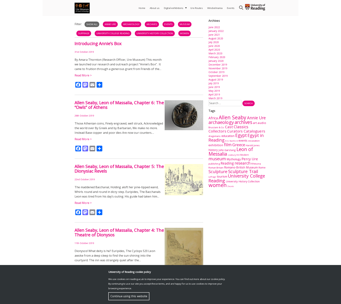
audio (262, 123)
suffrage (83, 33)
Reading (227, 163)
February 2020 (217, 57)
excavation (254, 140)
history (213, 150)
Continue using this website (128, 296)
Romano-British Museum (241, 167)
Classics (241, 126)
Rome (261, 167)
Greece (238, 144)
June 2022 (214, 27)
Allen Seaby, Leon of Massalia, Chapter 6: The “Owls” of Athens (119, 105)
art (255, 123)
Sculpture (218, 171)
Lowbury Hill (234, 155)
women (184, 33)
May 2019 (214, 90)
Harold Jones (253, 145)
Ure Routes (196, 8)
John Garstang (227, 150)
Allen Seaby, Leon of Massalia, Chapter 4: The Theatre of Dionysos (119, 232)
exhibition (216, 145)
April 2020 (214, 49)
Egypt (241, 135)
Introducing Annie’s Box (98, 43)
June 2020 (214, 46)
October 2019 (216, 72)
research (243, 163)
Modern (244, 154)
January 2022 (216, 31)
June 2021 (214, 34)
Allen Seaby (232, 117)
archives (152, 24)
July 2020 (214, 42)
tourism (222, 176)
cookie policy (218, 279)
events (168, 24)
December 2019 (218, 64)
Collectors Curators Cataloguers (237, 131)
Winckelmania (215, 8)
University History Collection (155, 33)
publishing (214, 163)
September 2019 (218, 75)
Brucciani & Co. (216, 127)
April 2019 (214, 94)
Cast (229, 126)
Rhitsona (256, 163)
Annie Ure (110, 24)
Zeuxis (230, 186)
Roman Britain (216, 167)
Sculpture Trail (243, 171)
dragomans (215, 136)
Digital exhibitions (173, 8)
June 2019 (214, 87)
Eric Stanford (231, 141)
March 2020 (215, 53)
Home (142, 8)
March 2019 (215, 98)
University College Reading (112, 33)
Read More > (83, 75)
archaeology (131, 24)
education (228, 136)
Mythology (234, 159)
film (228, 144)
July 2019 (214, 83)
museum (185, 24)
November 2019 (218, 68)
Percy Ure (250, 159)
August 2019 (216, 79)
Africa (213, 118)
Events (230, 8)
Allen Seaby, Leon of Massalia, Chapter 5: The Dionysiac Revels (119, 168)
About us (154, 8)
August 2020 (216, 38)
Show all (92, 24)
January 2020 (216, 61)
